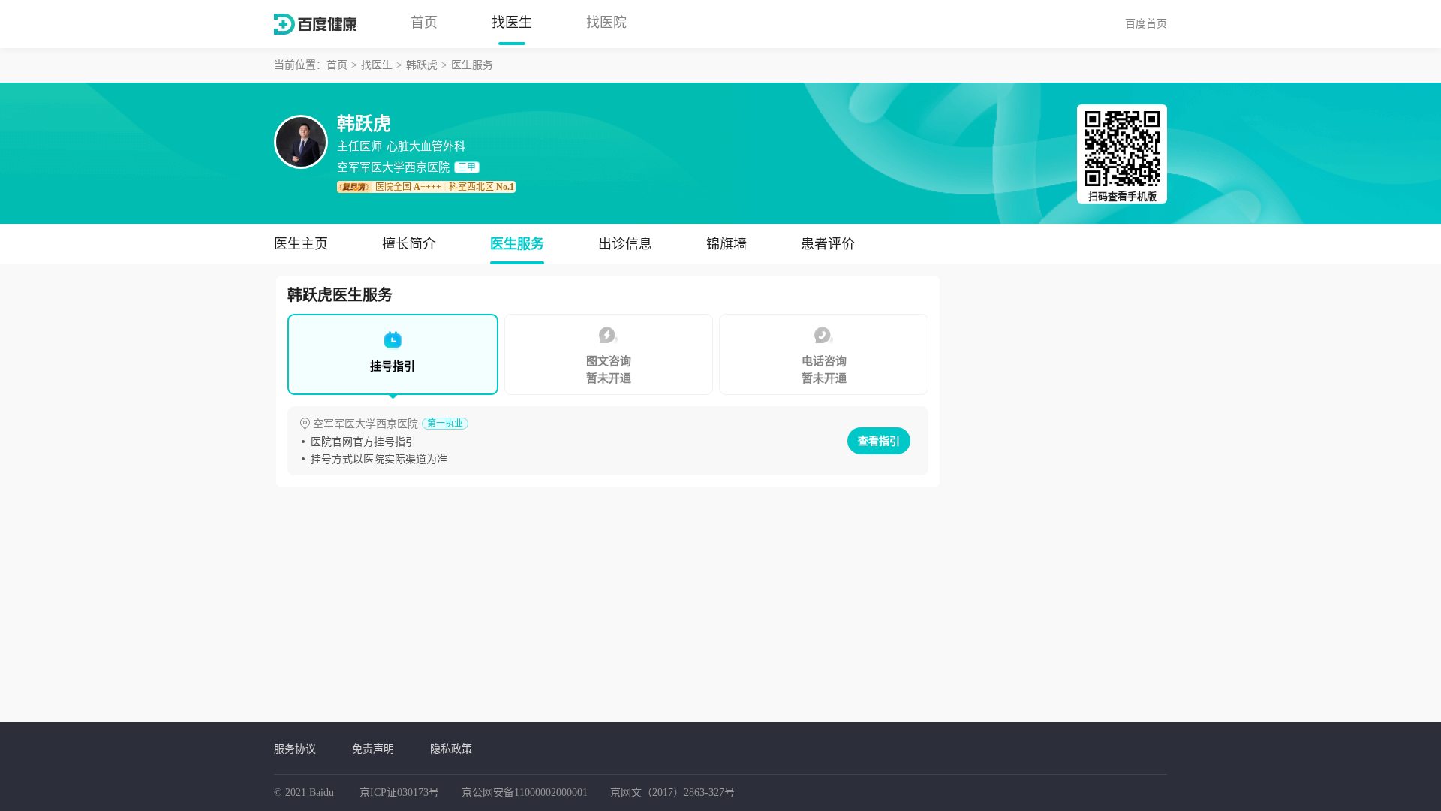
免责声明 (373, 749)
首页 (424, 22)
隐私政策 (451, 749)
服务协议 (295, 749)
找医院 (606, 22)
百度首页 (1146, 23)
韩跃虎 (422, 65)
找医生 (512, 22)
